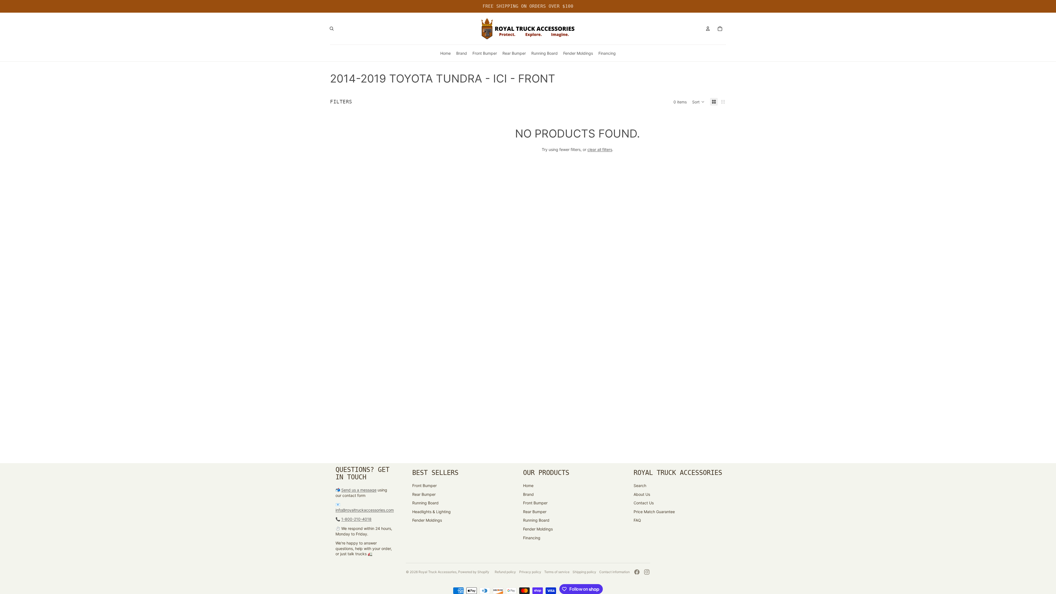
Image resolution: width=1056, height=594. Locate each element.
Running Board (425, 503)
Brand (528, 494)
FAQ (637, 520)
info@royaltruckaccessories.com (365, 510)
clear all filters (599, 149)
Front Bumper (424, 485)
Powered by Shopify (473, 572)
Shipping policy (584, 572)
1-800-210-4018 (356, 519)
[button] (698, 102)
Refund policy (505, 572)
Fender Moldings (427, 520)
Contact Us (644, 503)
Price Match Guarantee (654, 511)
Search (640, 485)
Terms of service (557, 572)
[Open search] (332, 29)
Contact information (614, 572)
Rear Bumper (424, 494)
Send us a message (358, 490)
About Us (642, 494)
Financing (531, 537)
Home (528, 485)
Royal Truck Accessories (438, 572)
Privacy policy (530, 572)
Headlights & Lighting (431, 511)
